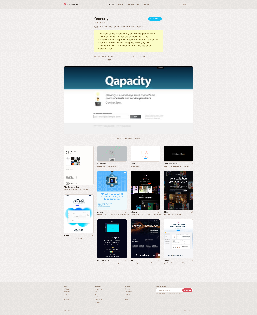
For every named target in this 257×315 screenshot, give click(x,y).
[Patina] (178, 238)
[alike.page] (145, 190)
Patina (166, 260)
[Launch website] (92, 187)
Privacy (185, 310)
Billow (66, 235)
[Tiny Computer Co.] (78, 165)
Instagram (128, 291)
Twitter (127, 289)
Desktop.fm (101, 164)
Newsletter (98, 299)
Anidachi (100, 212)
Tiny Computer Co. (71, 187)
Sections (67, 291)
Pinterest (128, 297)
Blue (140, 56)
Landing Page (168, 166)
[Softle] (145, 154)
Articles (66, 299)
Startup (85, 189)
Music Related (112, 166)
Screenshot (154, 19)
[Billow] (78, 213)
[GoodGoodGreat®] (178, 154)
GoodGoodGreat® (170, 164)
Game (168, 214)
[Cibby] (178, 190)
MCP (96, 297)
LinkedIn (128, 294)
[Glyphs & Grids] (111, 238)
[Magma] (145, 238)
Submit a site (99, 289)
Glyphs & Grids (103, 260)
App (165, 214)
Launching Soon (107, 56)
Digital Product (136, 214)
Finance (70, 238)
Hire (96, 291)
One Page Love (72, 4)
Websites (67, 289)
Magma (133, 260)
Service (186, 166)
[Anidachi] (111, 190)
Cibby (166, 212)
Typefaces (67, 297)
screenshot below (107, 39)
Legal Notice (177, 310)
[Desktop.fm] (111, 154)
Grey (143, 56)
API (96, 294)
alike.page (135, 212)
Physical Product (123, 214)
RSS (126, 299)
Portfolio (78, 189)
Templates (67, 294)
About (191, 310)
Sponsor (97, 302)
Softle (133, 164)
